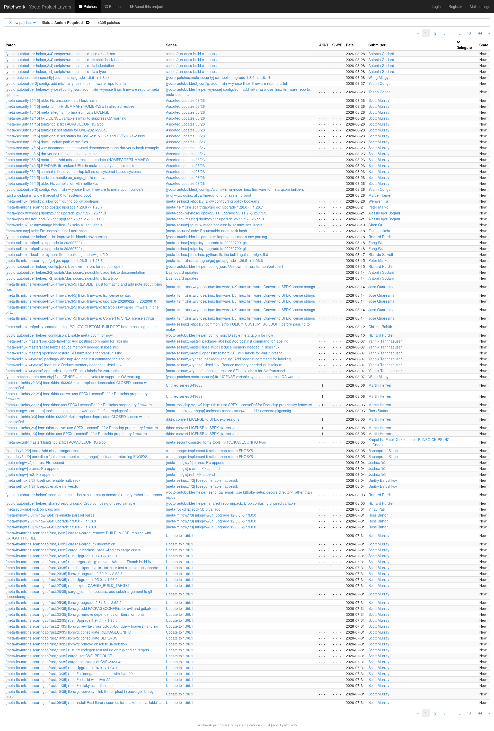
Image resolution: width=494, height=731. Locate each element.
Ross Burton (378, 515)
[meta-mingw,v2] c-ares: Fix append (35, 462)
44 (480, 33)
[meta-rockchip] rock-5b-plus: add (33, 509)
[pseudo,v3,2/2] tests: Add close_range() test (42, 450)
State (483, 44)
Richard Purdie (380, 236)
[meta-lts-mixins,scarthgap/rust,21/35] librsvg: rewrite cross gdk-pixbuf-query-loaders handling (82, 626)
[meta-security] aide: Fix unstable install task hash (46, 230)
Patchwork (14, 6)
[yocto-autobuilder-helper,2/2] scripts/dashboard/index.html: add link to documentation (75, 272)
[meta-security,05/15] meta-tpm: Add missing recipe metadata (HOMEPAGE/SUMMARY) (77, 159)
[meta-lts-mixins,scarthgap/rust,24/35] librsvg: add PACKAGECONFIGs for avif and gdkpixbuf (81, 608)
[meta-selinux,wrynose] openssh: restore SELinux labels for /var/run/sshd (65, 370)
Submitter (376, 44)
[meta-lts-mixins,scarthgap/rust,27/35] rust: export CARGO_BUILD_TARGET (68, 585)
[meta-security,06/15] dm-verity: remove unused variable (52, 153)
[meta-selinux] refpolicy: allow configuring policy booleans (52, 201)
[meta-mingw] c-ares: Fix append (32, 468)
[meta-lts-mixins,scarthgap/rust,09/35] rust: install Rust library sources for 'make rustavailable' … (84, 702)
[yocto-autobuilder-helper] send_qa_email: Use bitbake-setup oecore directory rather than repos (84, 494)
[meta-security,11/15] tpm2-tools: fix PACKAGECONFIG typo (55, 124)
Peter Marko (378, 207)
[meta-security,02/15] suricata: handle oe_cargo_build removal (56, 177)
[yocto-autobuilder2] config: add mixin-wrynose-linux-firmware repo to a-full (66, 83)
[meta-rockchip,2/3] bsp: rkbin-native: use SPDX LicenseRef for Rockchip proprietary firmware (82, 427)
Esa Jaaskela (379, 230)
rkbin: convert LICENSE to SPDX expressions (202, 419)
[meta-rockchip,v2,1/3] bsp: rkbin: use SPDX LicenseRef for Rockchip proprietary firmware (79, 404)
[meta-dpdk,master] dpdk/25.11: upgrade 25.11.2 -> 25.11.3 (55, 218)
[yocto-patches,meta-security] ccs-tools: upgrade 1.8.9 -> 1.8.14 (58, 77)
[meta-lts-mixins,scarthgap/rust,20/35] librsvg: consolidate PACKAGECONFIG (68, 632)
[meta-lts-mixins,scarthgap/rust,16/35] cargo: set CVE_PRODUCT (59, 655)
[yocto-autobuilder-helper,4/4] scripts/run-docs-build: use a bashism (60, 53)
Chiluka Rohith (380, 326)
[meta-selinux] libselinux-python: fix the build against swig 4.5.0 (57, 254)
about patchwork (285, 724)
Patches (90, 6)
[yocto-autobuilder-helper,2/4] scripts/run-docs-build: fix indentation (60, 65)
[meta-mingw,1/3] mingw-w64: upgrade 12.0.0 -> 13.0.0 (211, 515)
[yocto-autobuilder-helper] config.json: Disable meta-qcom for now (59, 335)
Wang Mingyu (379, 77)
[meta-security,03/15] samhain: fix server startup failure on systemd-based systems (73, 171)
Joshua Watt (378, 462)
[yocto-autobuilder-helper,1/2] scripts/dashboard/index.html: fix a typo (62, 278)
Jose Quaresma (381, 286)
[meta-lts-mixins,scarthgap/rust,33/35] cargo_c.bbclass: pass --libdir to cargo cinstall (74, 549)
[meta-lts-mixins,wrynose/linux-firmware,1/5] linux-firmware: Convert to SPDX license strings (240, 286)
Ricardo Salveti (380, 254)
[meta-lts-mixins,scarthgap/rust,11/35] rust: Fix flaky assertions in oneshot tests (70, 685)
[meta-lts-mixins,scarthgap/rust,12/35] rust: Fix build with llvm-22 (58, 679)
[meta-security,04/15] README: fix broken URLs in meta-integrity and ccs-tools (70, 165)
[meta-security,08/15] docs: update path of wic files (47, 141)
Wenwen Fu (378, 201)
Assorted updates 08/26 (185, 100)
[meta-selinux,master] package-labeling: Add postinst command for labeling (67, 341)
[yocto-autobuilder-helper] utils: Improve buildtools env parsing (56, 236)
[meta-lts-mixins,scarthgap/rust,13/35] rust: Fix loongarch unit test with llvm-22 (69, 673)
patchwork (204, 724)
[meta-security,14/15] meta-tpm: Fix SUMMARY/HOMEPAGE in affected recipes (70, 106)
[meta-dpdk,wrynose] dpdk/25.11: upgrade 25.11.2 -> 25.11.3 (56, 212)
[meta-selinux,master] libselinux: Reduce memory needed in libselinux (62, 347)
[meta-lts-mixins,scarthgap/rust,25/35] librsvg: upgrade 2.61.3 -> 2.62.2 (63, 602)
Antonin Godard (381, 53)
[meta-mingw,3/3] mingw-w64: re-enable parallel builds (50, 515)
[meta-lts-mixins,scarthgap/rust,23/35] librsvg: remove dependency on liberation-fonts (75, 614)
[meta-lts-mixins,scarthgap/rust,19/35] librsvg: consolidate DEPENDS (61, 638)
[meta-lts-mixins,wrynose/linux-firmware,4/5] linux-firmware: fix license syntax (68, 295)
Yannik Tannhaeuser (385, 341)
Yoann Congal (379, 83)
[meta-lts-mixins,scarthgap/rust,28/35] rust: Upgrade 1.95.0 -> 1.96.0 (62, 579)
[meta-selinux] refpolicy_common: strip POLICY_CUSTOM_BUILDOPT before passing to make (83, 326)
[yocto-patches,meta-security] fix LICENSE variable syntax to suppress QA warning (73, 376)
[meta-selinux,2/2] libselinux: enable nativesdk (43, 480)
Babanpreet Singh (383, 450)
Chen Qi (375, 224)
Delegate (464, 47)
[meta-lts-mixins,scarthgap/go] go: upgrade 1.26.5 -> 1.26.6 (54, 260)
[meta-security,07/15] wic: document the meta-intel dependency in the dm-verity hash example (82, 147)
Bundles (115, 6)
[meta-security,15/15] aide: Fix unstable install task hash (51, 100)
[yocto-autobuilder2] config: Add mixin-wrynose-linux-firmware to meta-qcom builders (75, 189)
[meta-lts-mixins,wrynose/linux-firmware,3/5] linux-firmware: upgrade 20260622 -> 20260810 (81, 301)
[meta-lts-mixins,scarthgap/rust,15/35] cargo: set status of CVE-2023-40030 (67, 661)
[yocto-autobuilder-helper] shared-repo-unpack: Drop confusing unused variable (70, 503)
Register (455, 6)
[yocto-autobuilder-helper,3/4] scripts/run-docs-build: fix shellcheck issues (65, 59)
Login (436, 6)
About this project (148, 6)
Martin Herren (379, 385)
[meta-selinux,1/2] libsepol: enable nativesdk (202, 480)
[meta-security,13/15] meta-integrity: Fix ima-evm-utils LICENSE (57, 112)
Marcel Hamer (380, 195)
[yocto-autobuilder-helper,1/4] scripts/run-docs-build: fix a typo (56, 71)
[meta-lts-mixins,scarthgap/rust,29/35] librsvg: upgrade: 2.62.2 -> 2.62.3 (64, 573)
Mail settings (480, 6)
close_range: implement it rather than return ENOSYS (209, 450)
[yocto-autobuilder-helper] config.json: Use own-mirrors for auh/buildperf (64, 266)
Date (350, 44)
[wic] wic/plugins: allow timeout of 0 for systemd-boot (48, 195)
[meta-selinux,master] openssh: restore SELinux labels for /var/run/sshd (64, 352)
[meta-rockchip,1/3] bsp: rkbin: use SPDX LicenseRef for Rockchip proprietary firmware (76, 433)
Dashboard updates (182, 272)
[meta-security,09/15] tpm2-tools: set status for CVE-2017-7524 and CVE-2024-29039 (75, 135)
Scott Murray (378, 100)
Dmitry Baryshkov (382, 480)
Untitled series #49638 (184, 385)
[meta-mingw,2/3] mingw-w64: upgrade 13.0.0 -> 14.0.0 (51, 521)
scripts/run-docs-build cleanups (191, 53)
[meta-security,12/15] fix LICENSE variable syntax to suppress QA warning (66, 118)
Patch (11, 44)
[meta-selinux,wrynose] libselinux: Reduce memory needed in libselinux (63, 364)
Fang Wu (375, 242)
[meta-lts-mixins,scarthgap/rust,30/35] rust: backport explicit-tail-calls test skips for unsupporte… (84, 567)
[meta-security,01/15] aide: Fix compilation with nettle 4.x (52, 183)
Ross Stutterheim (382, 410)
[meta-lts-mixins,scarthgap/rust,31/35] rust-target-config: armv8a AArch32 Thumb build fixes (80, 561)
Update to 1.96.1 (179, 535)
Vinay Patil (376, 509)
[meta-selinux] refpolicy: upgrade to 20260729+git (46, 242)
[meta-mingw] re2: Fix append (30, 474)
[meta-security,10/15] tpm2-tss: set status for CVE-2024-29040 (57, 129)
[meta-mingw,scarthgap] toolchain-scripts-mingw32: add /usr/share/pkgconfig (68, 410)
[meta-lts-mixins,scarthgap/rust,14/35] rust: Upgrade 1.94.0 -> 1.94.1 (62, 667)
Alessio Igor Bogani (384, 212)
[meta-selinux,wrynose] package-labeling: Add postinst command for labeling (68, 358)
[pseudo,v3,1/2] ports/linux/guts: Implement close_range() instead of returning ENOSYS (76, 456)
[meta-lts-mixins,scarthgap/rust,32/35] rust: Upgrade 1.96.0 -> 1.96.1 (62, 555)
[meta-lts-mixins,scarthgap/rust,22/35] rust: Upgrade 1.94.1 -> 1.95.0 (62, 620)
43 (469, 33)
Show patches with (24, 22)
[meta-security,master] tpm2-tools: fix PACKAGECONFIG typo (56, 442)
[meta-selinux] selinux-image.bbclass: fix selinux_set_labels (54, 224)
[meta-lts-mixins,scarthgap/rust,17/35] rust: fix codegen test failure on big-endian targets (77, 649)
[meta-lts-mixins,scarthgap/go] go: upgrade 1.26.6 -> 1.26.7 (54, 207)
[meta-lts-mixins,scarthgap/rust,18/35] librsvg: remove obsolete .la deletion (66, 643)
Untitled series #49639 (184, 396)
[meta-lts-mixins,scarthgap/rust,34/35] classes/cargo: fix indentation (60, 543)
